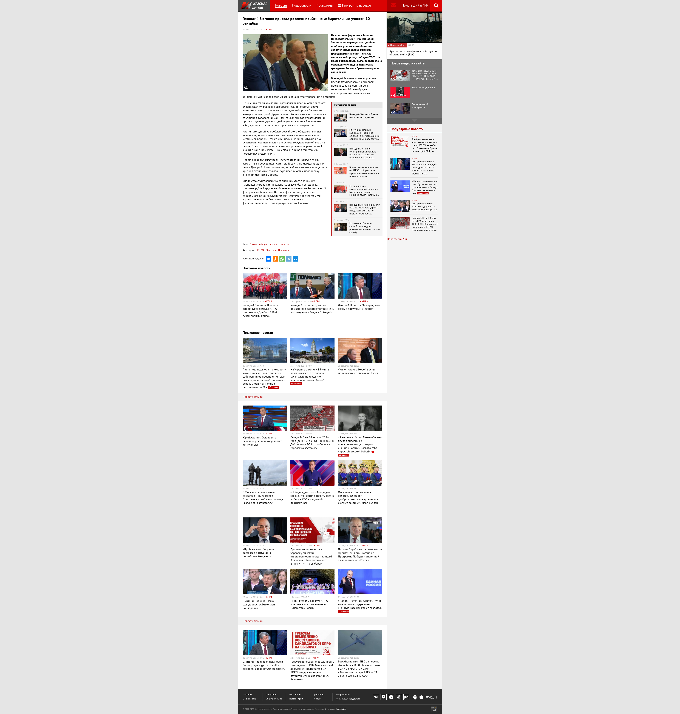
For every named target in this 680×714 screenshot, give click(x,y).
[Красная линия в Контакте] (376, 697)
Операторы (271, 695)
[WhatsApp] (282, 259)
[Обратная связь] (393, 6)
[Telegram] (288, 259)
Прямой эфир (296, 699)
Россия (253, 244)
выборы (262, 244)
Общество (271, 250)
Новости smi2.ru (253, 396)
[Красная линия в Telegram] (384, 697)
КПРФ (260, 250)
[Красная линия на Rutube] (406, 697)
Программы (324, 5)
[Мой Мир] (295, 259)
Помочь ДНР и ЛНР (415, 5)
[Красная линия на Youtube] (399, 697)
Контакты (247, 695)
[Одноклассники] (275, 259)
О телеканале (249, 699)
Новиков (284, 244)
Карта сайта (341, 709)
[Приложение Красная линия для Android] (415, 697)
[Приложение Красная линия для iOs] (421, 697)
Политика (283, 250)
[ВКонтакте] (268, 259)
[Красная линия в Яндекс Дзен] (391, 697)
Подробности (301, 5)
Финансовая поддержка (348, 699)
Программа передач (356, 5)
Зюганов (273, 244)
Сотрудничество (274, 699)
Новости (281, 5)
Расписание (295, 695)
